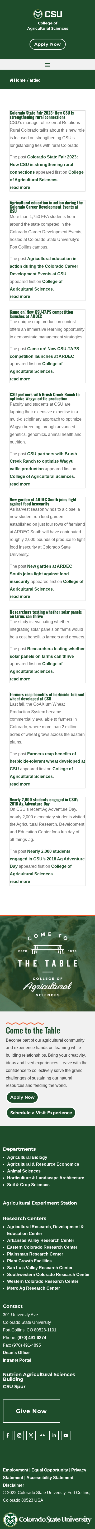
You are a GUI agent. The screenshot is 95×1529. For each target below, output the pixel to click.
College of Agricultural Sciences (47, 26)
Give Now (31, 1411)
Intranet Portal (17, 1360)
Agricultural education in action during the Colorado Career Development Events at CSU (46, 206)
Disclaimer (13, 1485)
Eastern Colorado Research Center (42, 1247)
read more (20, 187)
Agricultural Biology (27, 1157)
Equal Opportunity (49, 1470)
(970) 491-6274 (31, 1337)
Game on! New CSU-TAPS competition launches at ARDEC (41, 314)
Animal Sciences (24, 1171)
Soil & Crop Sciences (28, 1184)
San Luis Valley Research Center (40, 1267)
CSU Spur (14, 1386)
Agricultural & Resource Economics (43, 1164)
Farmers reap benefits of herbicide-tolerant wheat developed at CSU (47, 696)
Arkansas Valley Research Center (40, 1240)
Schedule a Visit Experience (41, 1112)
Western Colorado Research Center (42, 1281)
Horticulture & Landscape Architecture (45, 1178)
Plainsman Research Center (35, 1254)
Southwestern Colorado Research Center (48, 1274)
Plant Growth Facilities (29, 1261)
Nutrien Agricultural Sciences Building (39, 1377)
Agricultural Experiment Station (40, 1203)
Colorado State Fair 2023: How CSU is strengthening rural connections (42, 115)
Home (20, 80)
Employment (15, 1470)
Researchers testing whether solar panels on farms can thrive (46, 614)
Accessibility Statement (49, 1477)
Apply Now (47, 44)
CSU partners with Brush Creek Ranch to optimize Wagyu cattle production (45, 396)
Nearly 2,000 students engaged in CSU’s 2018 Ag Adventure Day (44, 801)
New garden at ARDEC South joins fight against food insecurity (43, 501)
